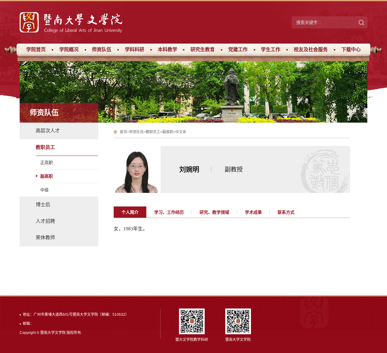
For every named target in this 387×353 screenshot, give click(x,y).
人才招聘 (45, 221)
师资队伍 (136, 132)
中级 (44, 189)
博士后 (43, 204)
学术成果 (253, 212)
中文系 (180, 132)
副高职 (46, 176)
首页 (123, 132)
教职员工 (45, 147)
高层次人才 (48, 130)
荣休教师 (45, 237)
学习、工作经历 (169, 212)
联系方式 (286, 212)
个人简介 (130, 212)
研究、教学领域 (214, 212)
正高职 (46, 162)
